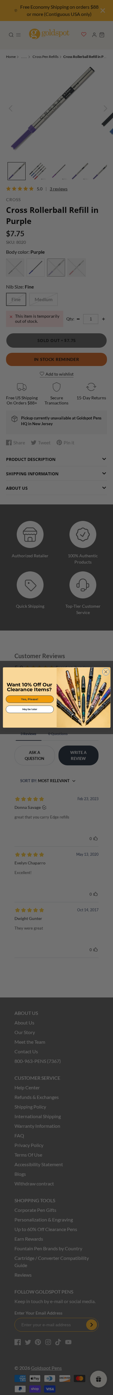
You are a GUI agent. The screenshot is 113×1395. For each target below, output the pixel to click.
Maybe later (29, 709)
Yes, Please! (29, 699)
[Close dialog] (105, 671)
